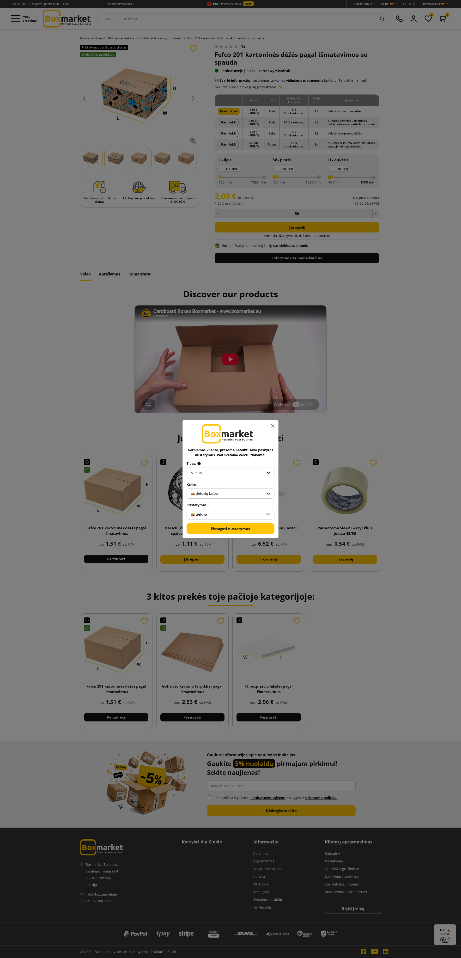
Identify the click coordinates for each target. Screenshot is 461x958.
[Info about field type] (199, 463)
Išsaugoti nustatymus (230, 528)
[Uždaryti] (272, 426)
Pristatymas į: (198, 505)
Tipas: (192, 463)
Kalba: (192, 484)
